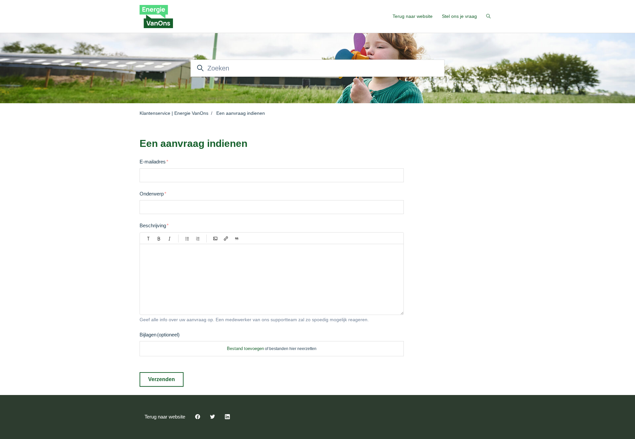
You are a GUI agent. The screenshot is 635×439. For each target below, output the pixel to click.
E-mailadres (153, 161)
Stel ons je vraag (459, 16)
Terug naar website (413, 16)
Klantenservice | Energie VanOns (174, 113)
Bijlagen (160, 334)
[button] (148, 238)
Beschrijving (153, 225)
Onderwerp (152, 194)
